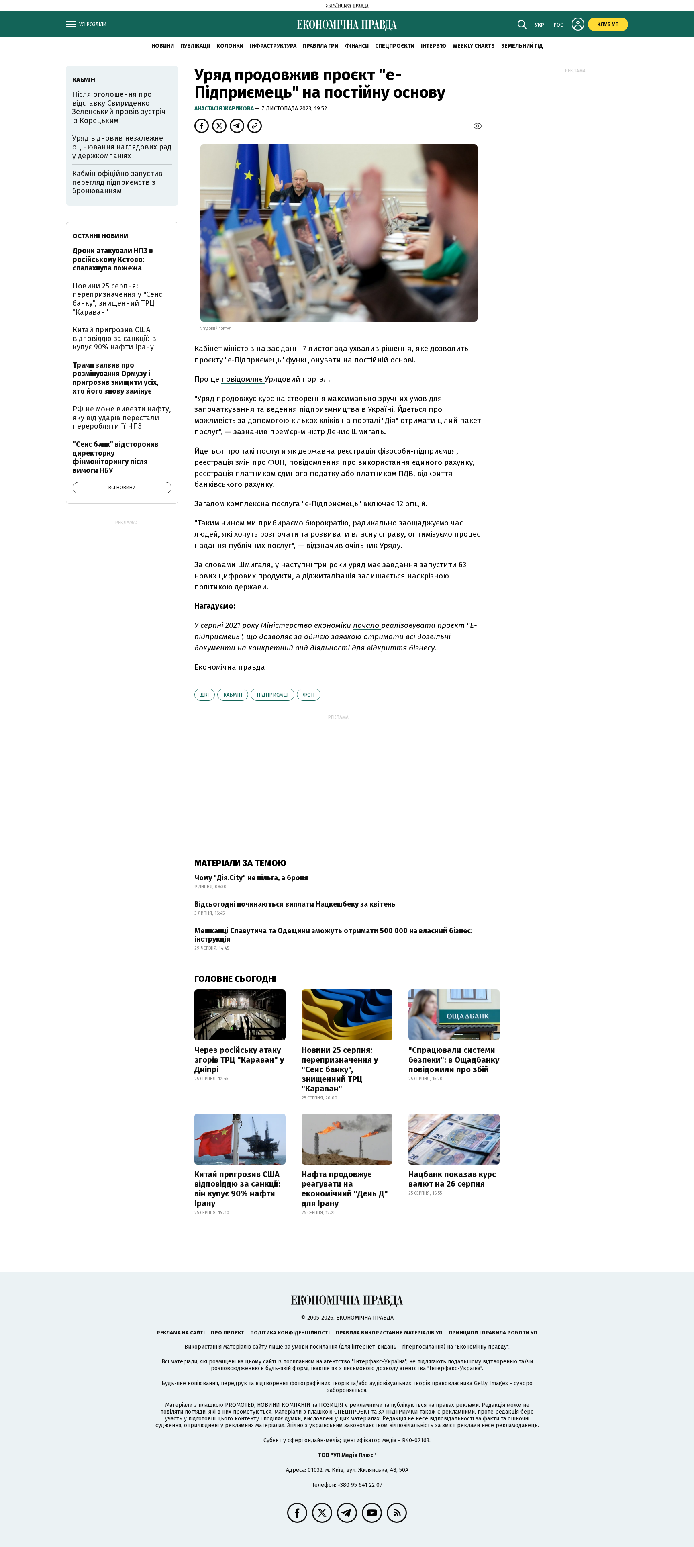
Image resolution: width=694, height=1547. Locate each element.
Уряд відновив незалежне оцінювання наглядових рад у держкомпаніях (121, 147)
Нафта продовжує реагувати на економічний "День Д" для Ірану (345, 1188)
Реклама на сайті (181, 1333)
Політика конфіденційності (290, 1333)
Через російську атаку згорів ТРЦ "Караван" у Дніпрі (239, 1059)
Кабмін (232, 695)
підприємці (272, 695)
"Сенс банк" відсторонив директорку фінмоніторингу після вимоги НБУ (116, 457)
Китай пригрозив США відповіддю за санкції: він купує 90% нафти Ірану (237, 1188)
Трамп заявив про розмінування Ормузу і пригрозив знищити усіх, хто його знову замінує (115, 378)
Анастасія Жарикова (224, 108)
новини (162, 46)
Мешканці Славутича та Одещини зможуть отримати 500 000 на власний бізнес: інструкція (333, 935)
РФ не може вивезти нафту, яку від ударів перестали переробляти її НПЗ (122, 418)
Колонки (229, 46)
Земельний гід (522, 46)
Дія (204, 695)
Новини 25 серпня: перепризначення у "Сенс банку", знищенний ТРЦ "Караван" (340, 1069)
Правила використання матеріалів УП (389, 1333)
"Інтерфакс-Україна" (379, 1361)
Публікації (195, 46)
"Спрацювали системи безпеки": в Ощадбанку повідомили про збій (453, 1059)
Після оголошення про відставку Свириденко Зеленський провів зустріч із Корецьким (118, 107)
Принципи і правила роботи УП (493, 1333)
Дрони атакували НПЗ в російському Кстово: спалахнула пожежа (113, 259)
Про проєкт (227, 1333)
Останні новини (100, 236)
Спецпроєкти (394, 46)
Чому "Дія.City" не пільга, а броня (251, 877)
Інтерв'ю (433, 46)
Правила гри (320, 46)
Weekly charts (474, 46)
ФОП (308, 695)
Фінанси (357, 46)
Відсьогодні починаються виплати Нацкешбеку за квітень (295, 904)
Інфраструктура (273, 46)
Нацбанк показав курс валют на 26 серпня (452, 1179)
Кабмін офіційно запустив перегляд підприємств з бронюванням (117, 182)
